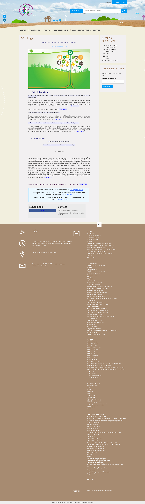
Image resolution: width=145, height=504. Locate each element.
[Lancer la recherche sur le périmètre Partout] (124, 11)
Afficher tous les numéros (110, 60)
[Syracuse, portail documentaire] (26, 9)
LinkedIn (35, 232)
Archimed (62, 502)
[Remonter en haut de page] (99, 224)
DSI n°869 (106, 54)
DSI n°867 (106, 58)
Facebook (35, 230)
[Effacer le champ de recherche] (120, 11)
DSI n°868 (106, 56)
